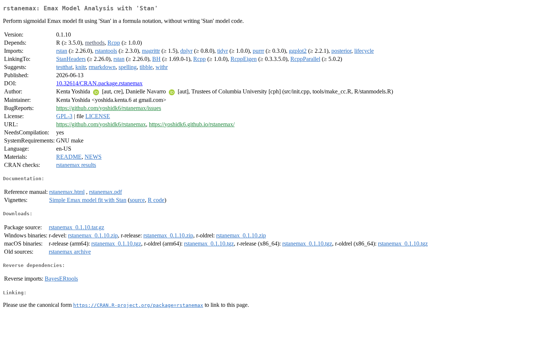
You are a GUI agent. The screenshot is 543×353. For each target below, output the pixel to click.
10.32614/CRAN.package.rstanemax (99, 83)
